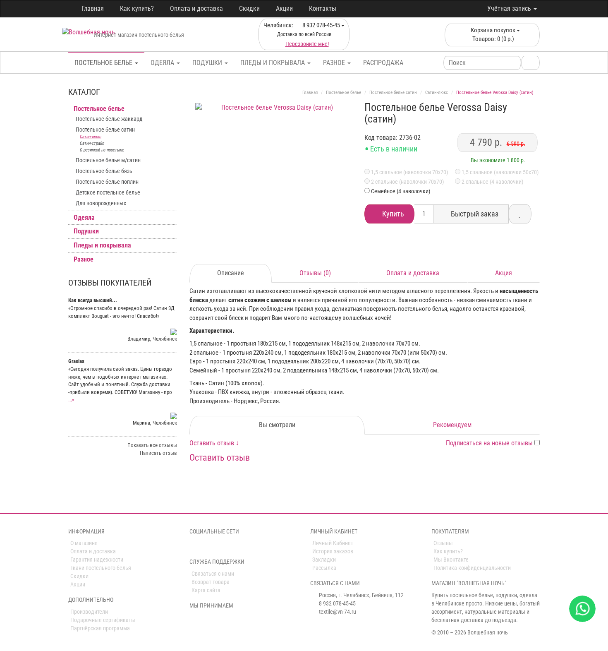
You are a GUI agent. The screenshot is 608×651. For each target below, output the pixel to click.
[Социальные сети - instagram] (205, 546)
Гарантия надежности (96, 559)
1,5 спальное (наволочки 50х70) (499, 172)
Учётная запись (510, 8)
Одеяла (163, 63)
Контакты (322, 8)
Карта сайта (205, 590)
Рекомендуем (452, 425)
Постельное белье (104, 63)
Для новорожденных (101, 203)
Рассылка (324, 568)
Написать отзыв (158, 453)
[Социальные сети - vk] (194, 546)
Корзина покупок (493, 34)
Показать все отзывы (152, 445)
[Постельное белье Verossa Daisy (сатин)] (274, 181)
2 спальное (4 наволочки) (491, 181)
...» (71, 399)
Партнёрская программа (100, 628)
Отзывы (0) (315, 273)
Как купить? (137, 8)
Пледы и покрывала (273, 63)
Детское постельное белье (108, 192)
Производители (89, 611)
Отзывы (443, 543)
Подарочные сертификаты (102, 620)
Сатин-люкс (90, 136)
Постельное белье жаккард (109, 118)
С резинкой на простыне (102, 150)
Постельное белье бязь (104, 171)
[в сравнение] (519, 213)
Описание (230, 273)
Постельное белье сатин (105, 129)
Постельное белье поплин (107, 181)
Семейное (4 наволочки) (400, 191)
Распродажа (383, 63)
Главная (92, 8)
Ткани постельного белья (100, 568)
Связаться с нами (212, 573)
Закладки (324, 559)
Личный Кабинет (332, 543)
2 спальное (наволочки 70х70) (407, 181)
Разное (335, 63)
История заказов (332, 551)
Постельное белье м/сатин (108, 160)
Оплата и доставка (196, 8)
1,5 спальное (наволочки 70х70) (409, 172)
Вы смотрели (277, 425)
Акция (503, 273)
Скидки (249, 8)
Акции (284, 8)
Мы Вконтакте (451, 559)
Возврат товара (210, 582)
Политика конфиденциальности (472, 568)
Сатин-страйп (92, 143)
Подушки (208, 63)
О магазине (84, 543)
